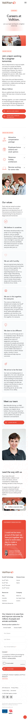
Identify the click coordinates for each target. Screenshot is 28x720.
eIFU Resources (6, 687)
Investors (4, 600)
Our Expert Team (20, 598)
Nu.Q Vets (5, 583)
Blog (3, 595)
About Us (18, 595)
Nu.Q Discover (6, 585)
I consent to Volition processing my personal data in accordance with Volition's (13, 656)
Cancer (18, 580)
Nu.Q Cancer (5, 588)
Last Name (7, 639)
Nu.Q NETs (5, 580)
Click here (5, 678)
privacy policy (12, 658)
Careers (18, 600)
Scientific (4, 598)
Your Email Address (10, 647)
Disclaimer (13, 690)
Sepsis (18, 583)
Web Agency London (11, 693)
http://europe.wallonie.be (7, 707)
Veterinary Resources (7, 603)
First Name (7, 633)
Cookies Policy (5, 690)
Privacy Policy (14, 687)
